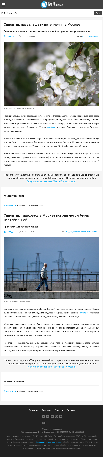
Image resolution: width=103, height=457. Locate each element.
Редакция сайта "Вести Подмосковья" (82, 232)
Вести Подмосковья (52, 4)
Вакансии (46, 410)
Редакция (33, 410)
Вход (98, 13)
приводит (84, 313)
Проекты (59, 410)
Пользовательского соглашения (49, 442)
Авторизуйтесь (10, 206)
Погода (10, 36)
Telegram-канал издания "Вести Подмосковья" (51, 181)
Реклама (71, 410)
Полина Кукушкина (90, 36)
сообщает (51, 127)
